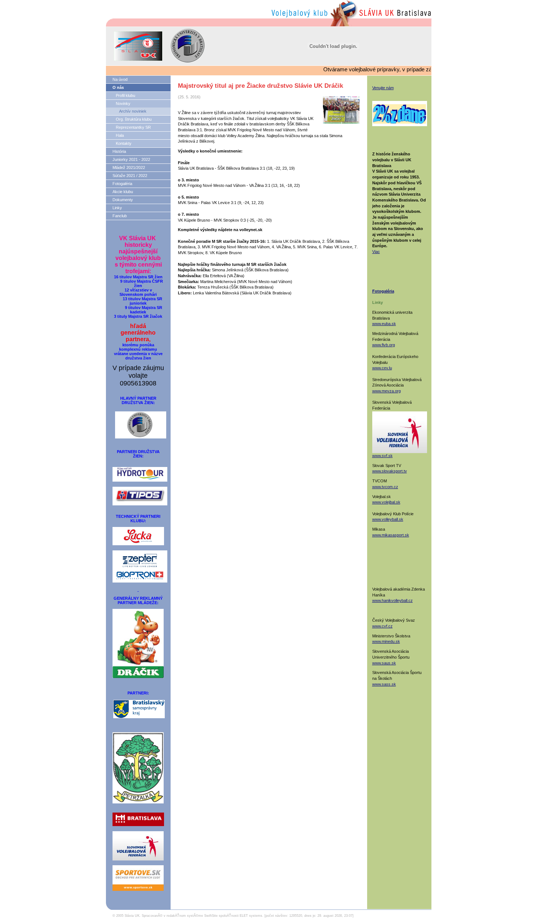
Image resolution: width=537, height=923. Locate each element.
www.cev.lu (382, 368)
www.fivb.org (383, 345)
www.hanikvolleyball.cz (392, 600)
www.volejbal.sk (386, 502)
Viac (376, 251)
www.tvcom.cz (385, 487)
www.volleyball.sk (387, 519)
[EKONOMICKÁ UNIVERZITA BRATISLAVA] (141, 422)
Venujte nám (383, 88)
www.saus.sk (384, 663)
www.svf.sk (382, 455)
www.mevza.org (386, 391)
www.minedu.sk (386, 641)
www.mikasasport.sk (390, 535)
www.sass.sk (384, 684)
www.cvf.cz (382, 626)
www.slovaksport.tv (389, 471)
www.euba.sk (384, 323)
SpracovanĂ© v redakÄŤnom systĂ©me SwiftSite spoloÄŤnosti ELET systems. (202, 916)
